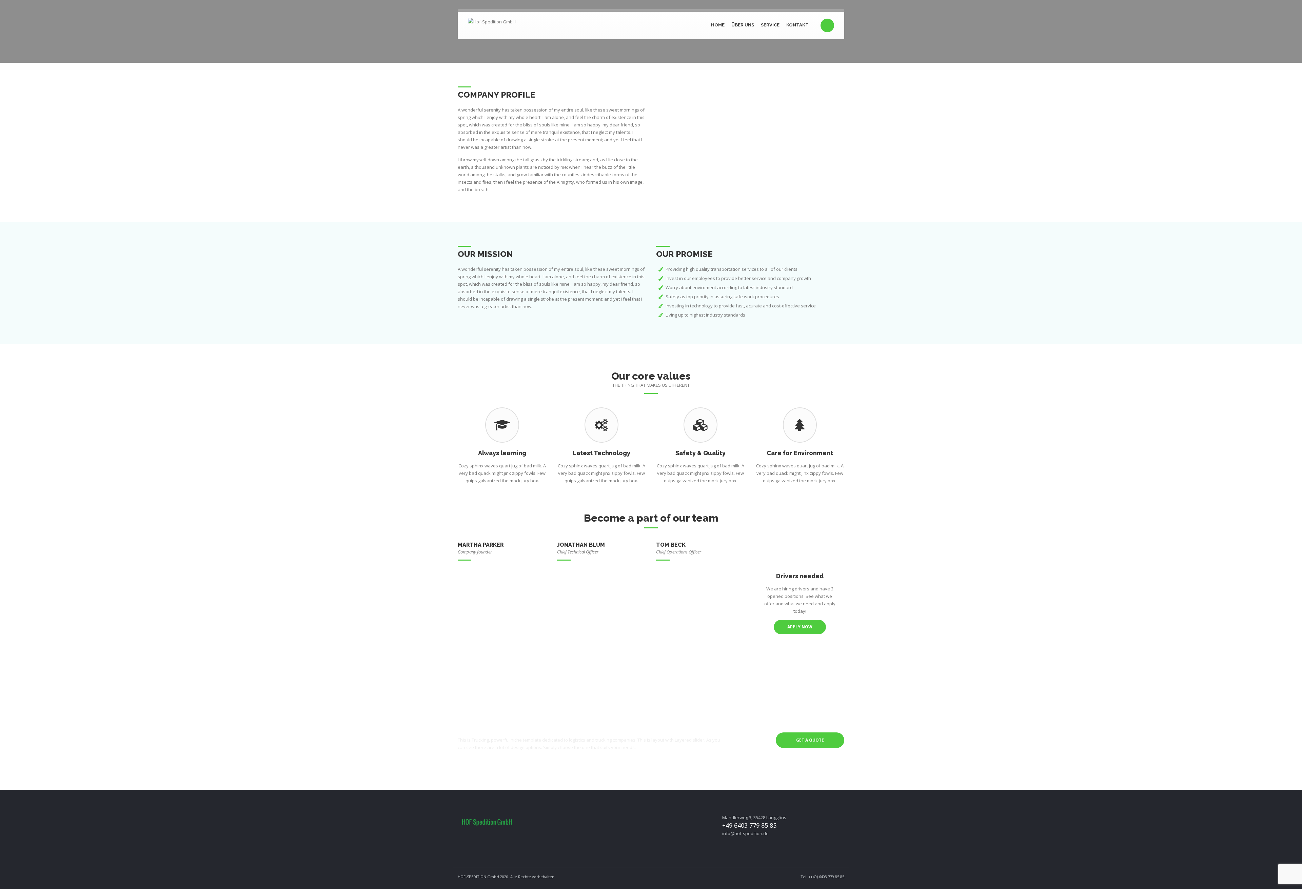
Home (718, 24)
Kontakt (797, 24)
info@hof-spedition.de (745, 833)
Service (770, 24)
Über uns (742, 24)
